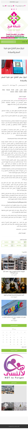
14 (17, 340)
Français (8, 90)
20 (21, 342)
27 (21, 344)
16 (10, 340)
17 (6, 340)
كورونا (9, 104)
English (25, 92)
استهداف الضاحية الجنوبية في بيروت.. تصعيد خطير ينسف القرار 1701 (14, 272)
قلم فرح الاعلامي (21, 85)
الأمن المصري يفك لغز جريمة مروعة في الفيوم (14, 295)
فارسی (21, 90)
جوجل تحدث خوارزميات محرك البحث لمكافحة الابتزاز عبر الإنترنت (14, 317)
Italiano (16, 92)
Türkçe (3, 90)
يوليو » (22, 347)
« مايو (25, 347)
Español (21, 92)
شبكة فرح (14, 26)
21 (17, 342)
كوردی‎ (16, 90)
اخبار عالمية (4, 85)
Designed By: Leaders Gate (14, 426)
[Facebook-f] (16, 9)
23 (10, 342)
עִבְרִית (12, 90)
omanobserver (6, 165)
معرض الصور (14, 383)
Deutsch (12, 92)
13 (21, 340)
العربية (25, 90)
